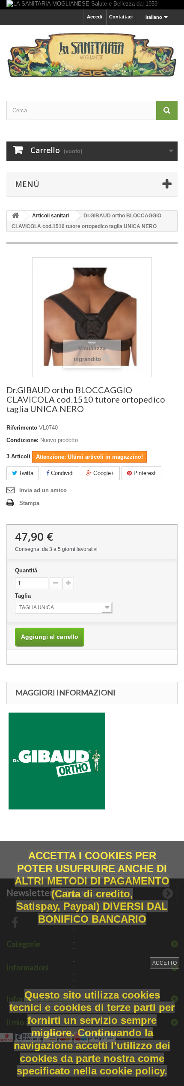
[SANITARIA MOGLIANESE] (92, 55)
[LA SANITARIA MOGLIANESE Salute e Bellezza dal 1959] (92, 4)
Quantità (26, 570)
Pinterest (144, 473)
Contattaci (121, 16)
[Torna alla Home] (15, 216)
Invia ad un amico (43, 490)
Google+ (103, 473)
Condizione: (22, 440)
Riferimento (21, 427)
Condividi (61, 473)
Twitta (25, 473)
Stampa (29, 503)
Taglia (24, 596)
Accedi (94, 16)
